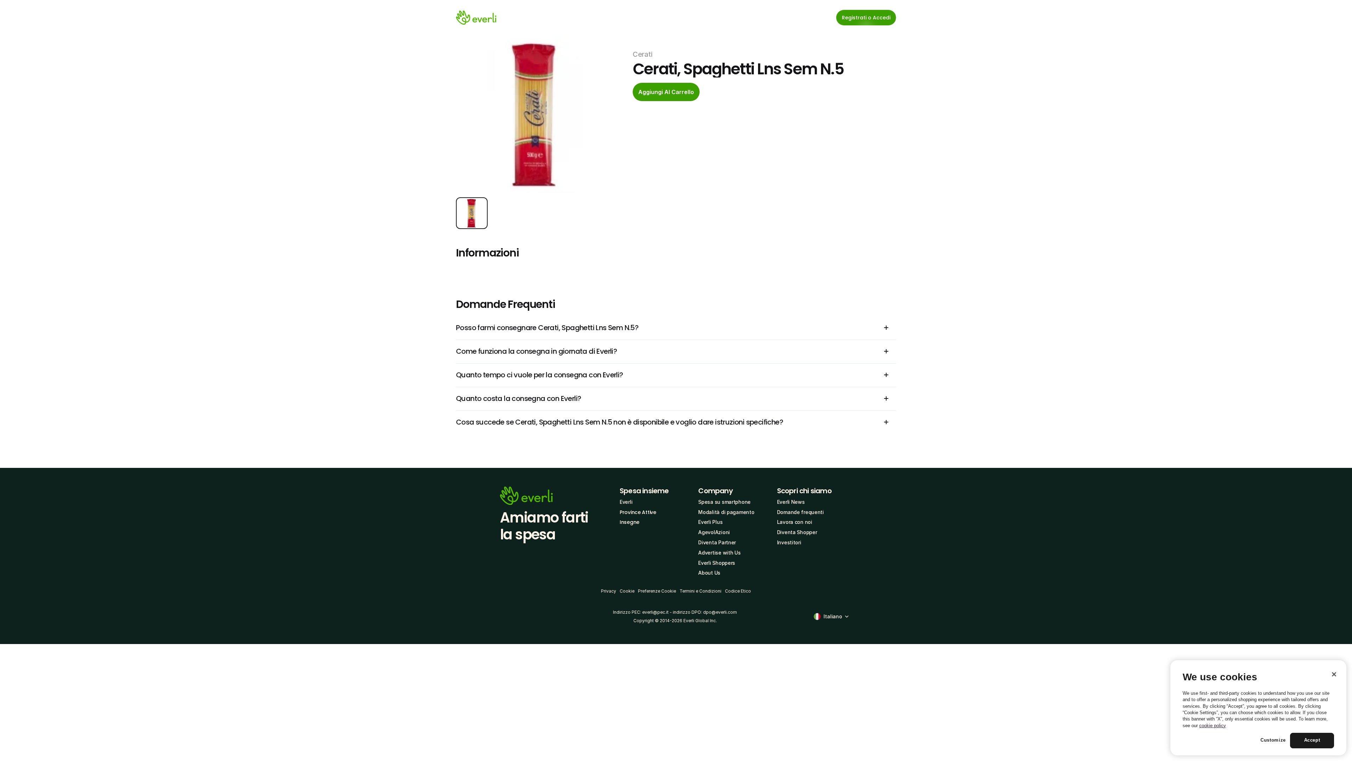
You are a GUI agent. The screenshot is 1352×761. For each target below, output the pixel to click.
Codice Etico (738, 591)
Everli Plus (710, 522)
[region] (1258, 707)
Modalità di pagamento (726, 512)
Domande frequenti (800, 512)
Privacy (608, 591)
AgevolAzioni (714, 532)
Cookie (627, 591)
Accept (1312, 740)
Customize (1273, 740)
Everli (626, 502)
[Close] (1334, 674)
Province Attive (638, 512)
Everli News (791, 502)
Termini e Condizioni (700, 591)
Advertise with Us (719, 553)
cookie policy (1212, 725)
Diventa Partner (717, 542)
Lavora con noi (794, 522)
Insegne (629, 522)
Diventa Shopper (797, 532)
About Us (709, 573)
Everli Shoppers (716, 563)
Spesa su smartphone (724, 502)
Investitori (789, 542)
